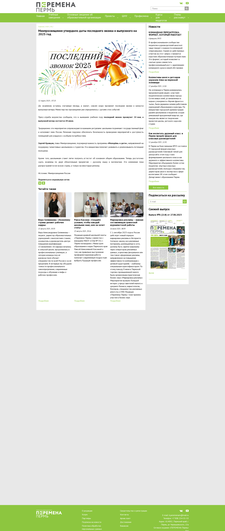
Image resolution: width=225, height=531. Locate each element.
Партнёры (86, 518)
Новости (154, 27)
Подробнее (43, 300)
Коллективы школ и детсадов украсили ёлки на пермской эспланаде (164, 80)
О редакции (87, 510)
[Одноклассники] (43, 183)
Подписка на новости (91, 522)
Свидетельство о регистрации (133, 510)
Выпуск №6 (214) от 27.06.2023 (165, 214)
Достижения (125, 522)
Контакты (124, 514)
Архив (151, 273)
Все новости (158, 187)
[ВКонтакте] (39, 183)
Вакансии (124, 526)
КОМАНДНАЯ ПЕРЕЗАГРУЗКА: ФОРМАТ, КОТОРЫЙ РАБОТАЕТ (165, 33)
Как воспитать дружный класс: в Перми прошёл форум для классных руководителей (166, 136)
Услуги (85, 514)
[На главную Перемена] (57, 7)
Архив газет (125, 518)
